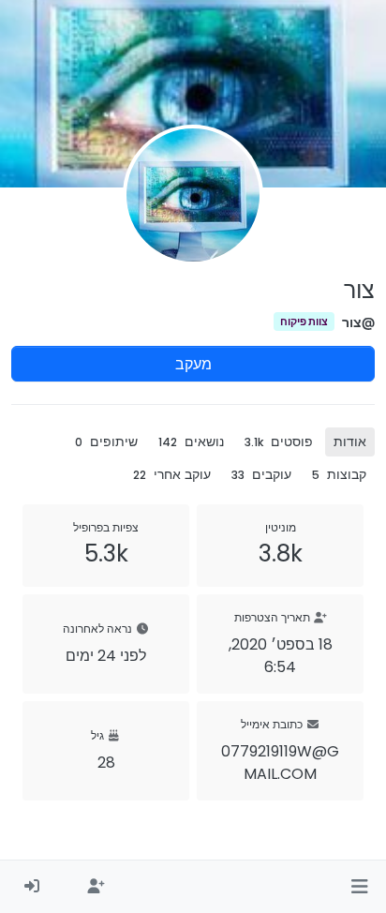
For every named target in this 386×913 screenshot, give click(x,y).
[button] (359, 887)
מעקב (193, 363)
